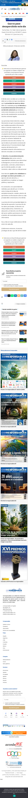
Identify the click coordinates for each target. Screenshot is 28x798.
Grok (14, 90)
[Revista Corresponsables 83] (14, 446)
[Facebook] (6, 715)
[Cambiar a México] (20, 13)
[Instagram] (16, 715)
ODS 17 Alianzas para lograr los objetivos (14, 20)
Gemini (14, 87)
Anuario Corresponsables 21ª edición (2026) (13, 389)
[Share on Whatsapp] (12, 295)
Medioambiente (22, 342)
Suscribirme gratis (14, 289)
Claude (14, 77)
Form (1, 779)
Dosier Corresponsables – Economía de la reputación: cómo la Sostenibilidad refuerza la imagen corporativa (13, 540)
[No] (26, 792)
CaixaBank (22, 333)
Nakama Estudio (9, 773)
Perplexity (14, 93)
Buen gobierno (11, 18)
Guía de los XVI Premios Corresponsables (12, 581)
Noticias (21, 313)
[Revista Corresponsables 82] (14, 483)
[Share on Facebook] (5, 39)
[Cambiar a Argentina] (2, 13)
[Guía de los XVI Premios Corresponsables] (14, 562)
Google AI (14, 84)
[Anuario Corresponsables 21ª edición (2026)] (14, 370)
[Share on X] (7, 39)
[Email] (18, 295)
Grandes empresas (18, 18)
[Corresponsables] (14, 8)
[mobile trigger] (2, 9)
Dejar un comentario (21, 303)
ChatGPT (14, 80)
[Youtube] (22, 715)
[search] (21, 9)
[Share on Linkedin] (15, 295)
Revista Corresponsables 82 (8, 500)
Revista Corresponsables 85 (8, 426)
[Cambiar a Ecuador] (16, 13)
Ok (14, 795)
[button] (9, 39)
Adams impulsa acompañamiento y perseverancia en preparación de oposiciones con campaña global (8, 323)
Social (21, 315)
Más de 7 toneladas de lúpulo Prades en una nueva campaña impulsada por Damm (9, 340)
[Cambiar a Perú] (23, 13)
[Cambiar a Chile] (9, 13)
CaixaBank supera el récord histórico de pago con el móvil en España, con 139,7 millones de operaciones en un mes (9, 332)
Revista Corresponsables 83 (8, 463)
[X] (11, 715)
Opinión (7, 18)
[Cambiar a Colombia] (12, 13)
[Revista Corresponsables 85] (14, 409)
